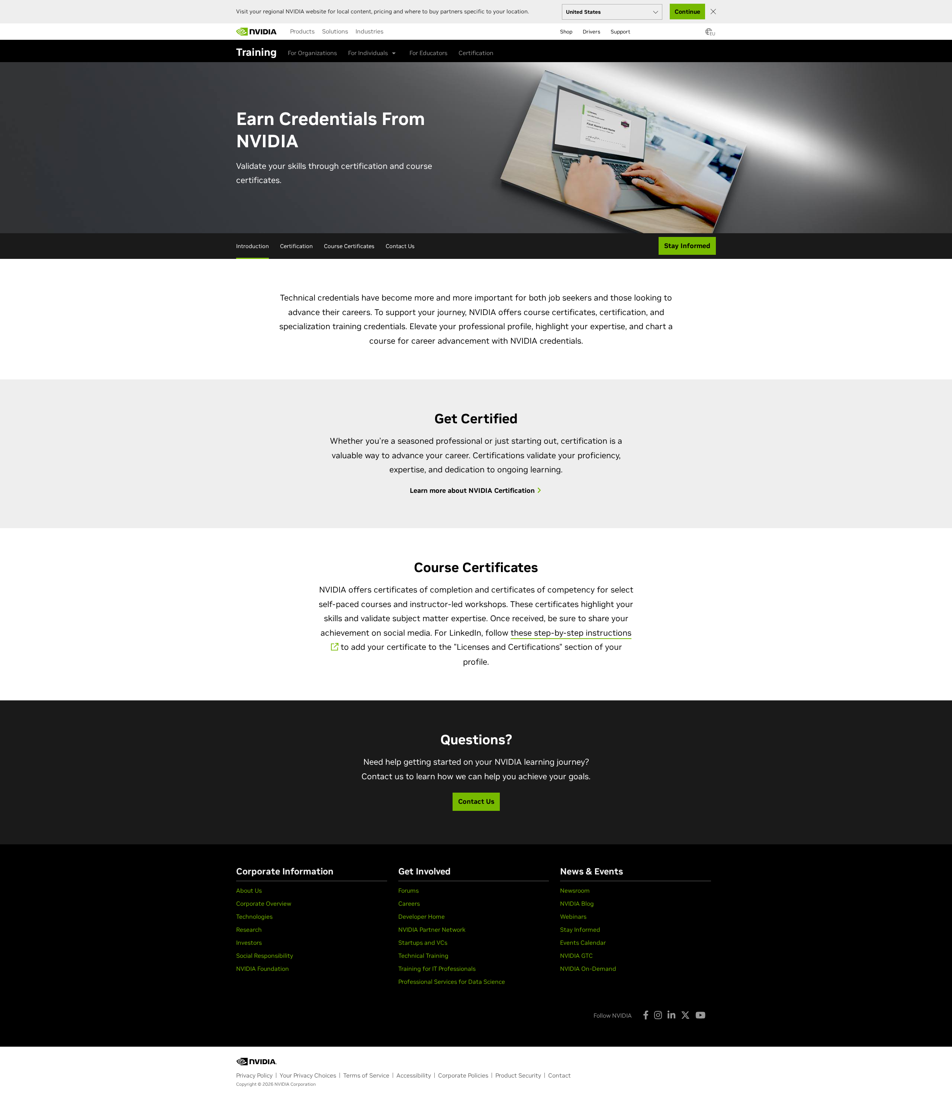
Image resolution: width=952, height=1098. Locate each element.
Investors (249, 942)
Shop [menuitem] (566, 31)
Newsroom (575, 890)
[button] (708, 34)
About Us (249, 890)
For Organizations (312, 53)
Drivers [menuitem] (591, 31)
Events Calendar (583, 942)
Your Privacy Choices (308, 1075)
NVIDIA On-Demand (588, 968)
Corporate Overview (263, 903)
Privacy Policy (254, 1075)
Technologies (254, 916)
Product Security (518, 1075)
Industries (369, 31)
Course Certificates (349, 246)
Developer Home (421, 916)
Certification (476, 53)
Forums (408, 890)
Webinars (573, 916)
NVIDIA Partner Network (432, 929)
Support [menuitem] (620, 31)
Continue (687, 11)
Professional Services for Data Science (451, 981)
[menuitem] (302, 31)
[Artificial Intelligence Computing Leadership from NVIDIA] (256, 31)
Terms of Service (366, 1075)
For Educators (428, 53)
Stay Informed (580, 929)
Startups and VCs (422, 942)
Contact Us (400, 246)
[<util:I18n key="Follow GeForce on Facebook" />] (646, 1015)
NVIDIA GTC (576, 955)
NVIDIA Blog (577, 903)
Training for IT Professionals (437, 968)
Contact (559, 1075)
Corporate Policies (463, 1075)
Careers (409, 903)
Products (302, 31)
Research (249, 929)
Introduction (252, 246)
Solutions (335, 31)
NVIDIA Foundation (262, 968)
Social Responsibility (264, 955)
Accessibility (413, 1075)
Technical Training (423, 955)
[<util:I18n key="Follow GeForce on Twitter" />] (685, 1015)
